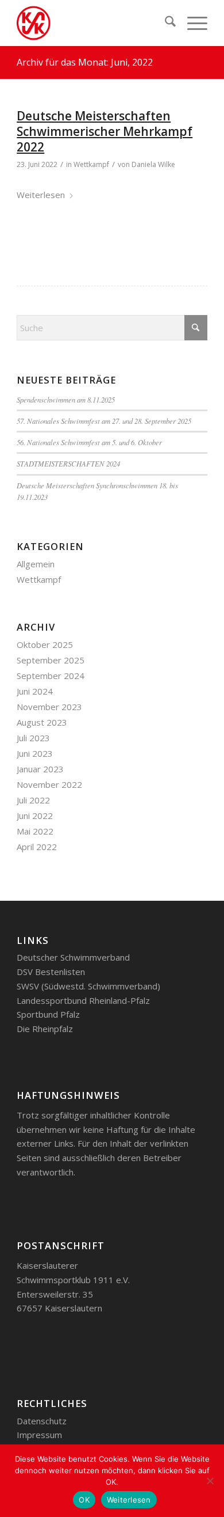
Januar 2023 (40, 769)
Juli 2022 (33, 800)
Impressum (39, 1434)
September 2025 (50, 660)
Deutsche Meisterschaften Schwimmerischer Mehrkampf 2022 (104, 132)
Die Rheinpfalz (45, 1028)
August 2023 (42, 722)
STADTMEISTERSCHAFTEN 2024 (68, 463)
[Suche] (164, 23)
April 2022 (37, 846)
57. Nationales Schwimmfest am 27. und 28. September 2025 (104, 421)
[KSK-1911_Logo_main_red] (93, 23)
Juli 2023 (33, 738)
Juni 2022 (35, 815)
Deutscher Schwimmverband (73, 957)
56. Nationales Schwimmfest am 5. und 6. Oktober (89, 442)
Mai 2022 (35, 831)
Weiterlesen (41, 194)
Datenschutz (42, 1421)
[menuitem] (164, 23)
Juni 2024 (35, 691)
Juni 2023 (35, 753)
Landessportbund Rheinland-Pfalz (83, 1000)
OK (84, 1499)
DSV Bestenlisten (51, 971)
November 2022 (49, 784)
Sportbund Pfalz (48, 1014)
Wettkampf (91, 164)
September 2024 (50, 675)
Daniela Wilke (153, 164)
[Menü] (191, 23)
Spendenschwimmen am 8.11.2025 (66, 399)
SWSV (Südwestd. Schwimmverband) (88, 986)
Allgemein (36, 564)
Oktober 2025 (45, 644)
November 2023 (49, 706)
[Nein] (209, 1480)
